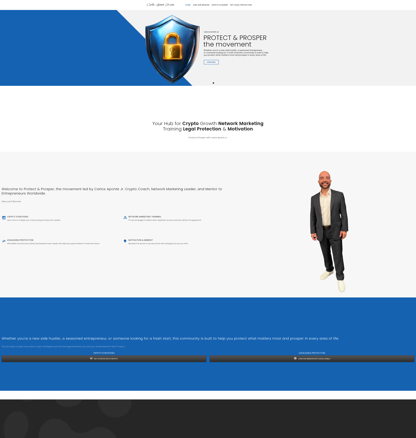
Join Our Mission (201, 5)
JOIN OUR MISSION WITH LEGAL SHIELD (314, 358)
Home (188, 5)
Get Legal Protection (241, 5)
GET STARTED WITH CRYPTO (105, 358)
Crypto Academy (219, 5)
